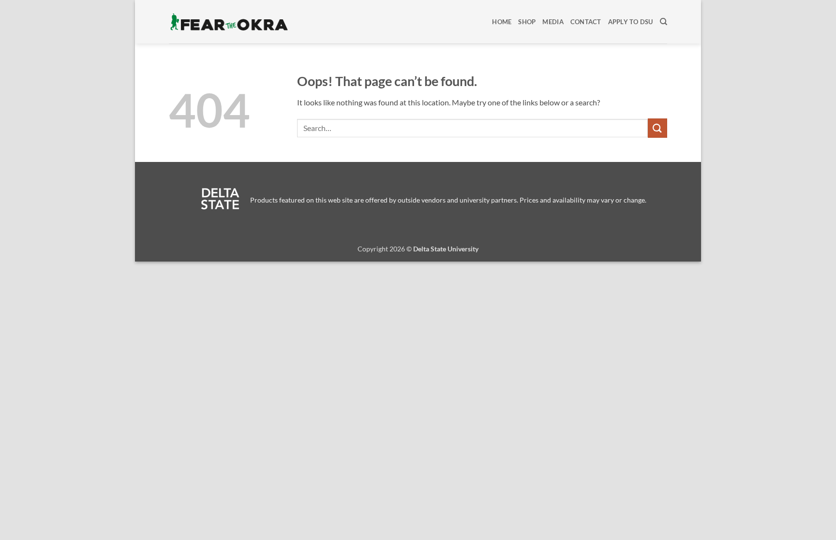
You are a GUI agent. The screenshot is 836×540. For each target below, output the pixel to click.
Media (552, 22)
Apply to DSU (630, 22)
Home (501, 22)
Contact (585, 22)
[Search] (663, 22)
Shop (527, 22)
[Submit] (657, 127)
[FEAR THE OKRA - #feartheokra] (229, 22)
